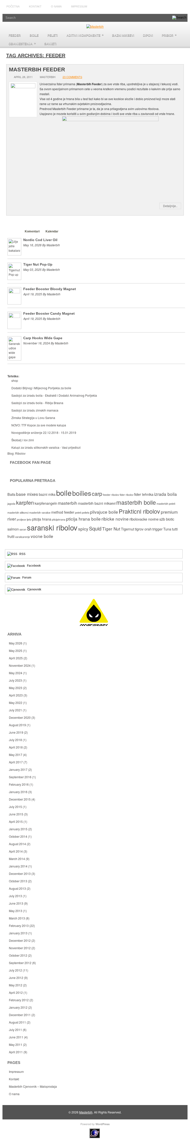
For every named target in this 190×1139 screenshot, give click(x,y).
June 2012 (16, 977)
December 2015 (20, 799)
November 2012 (20, 948)
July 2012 (15, 970)
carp (97, 493)
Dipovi (148, 35)
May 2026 (15, 643)
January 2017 (18, 769)
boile (63, 492)
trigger (157, 529)
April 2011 (16, 1052)
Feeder (15, 35)
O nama (56, 6)
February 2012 (19, 1000)
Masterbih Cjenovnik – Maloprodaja (33, 1086)
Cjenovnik (34, 589)
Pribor (169, 35)
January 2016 (18, 792)
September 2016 (20, 777)
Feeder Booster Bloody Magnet (49, 289)
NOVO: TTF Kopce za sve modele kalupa (38, 425)
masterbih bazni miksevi (97, 503)
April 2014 (16, 851)
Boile (34, 35)
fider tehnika (143, 494)
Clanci (14, 231)
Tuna (167, 529)
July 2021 (15, 710)
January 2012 (18, 1007)
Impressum (79, 6)
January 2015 (18, 829)
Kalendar (52, 231)
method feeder (62, 512)
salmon (13, 529)
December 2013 (20, 873)
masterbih (67, 503)
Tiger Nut (111, 529)
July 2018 (15, 740)
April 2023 (16, 695)
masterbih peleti (166, 503)
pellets (85, 512)
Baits (11, 494)
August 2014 (17, 844)
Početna (13, 6)
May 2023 (15, 688)
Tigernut (127, 529)
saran (23, 529)
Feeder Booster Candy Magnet (49, 313)
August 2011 (17, 1022)
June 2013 (16, 903)
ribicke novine (115, 519)
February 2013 (19, 925)
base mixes (27, 494)
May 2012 (15, 985)
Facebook (34, 565)
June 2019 (16, 732)
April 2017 (16, 762)
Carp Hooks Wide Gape (42, 338)
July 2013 (15, 896)
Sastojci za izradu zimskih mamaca (34, 410)
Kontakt (35, 6)
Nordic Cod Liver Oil (40, 240)
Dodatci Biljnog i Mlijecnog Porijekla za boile (41, 388)
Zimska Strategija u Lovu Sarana (33, 418)
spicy (83, 529)
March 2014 (17, 859)
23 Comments (72, 77)
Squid (95, 528)
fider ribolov (126, 495)
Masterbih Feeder (37, 69)
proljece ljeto (24, 519)
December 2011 (20, 1015)
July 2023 (15, 680)
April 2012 (16, 992)
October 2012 (18, 955)
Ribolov (20, 453)
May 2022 (15, 702)
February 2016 (19, 784)
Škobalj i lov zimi (22, 440)
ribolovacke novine (144, 519)
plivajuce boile (104, 512)
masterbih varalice (39, 512)
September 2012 (20, 963)
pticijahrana (58, 519)
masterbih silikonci (17, 512)
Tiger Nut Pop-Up (37, 264)
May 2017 (15, 754)
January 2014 (18, 866)
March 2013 (17, 918)
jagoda (11, 503)
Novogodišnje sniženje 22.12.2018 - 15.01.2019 (43, 432)
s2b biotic (166, 519)
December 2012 (20, 940)
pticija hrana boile (83, 519)
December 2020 (20, 717)
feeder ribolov (111, 495)
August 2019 (17, 725)
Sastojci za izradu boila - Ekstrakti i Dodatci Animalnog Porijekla (54, 395)
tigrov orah (143, 529)
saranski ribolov (52, 527)
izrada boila (165, 494)
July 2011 (15, 1030)
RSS (22, 554)
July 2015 (15, 807)
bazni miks (47, 494)
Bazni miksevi (123, 35)
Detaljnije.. (170, 206)
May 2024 (15, 673)
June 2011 (16, 1037)
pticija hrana (41, 519)
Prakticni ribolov (139, 511)
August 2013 (17, 888)
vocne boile (42, 536)
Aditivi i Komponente (85, 35)
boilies (81, 493)
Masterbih (86, 1112)
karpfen (25, 502)
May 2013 (15, 911)
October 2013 (18, 881)
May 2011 (15, 1044)
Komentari (32, 231)
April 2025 (16, 658)
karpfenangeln (46, 503)
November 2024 (20, 665)
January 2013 (18, 933)
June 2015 (16, 814)
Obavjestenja (22, 43)
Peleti (53, 35)
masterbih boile (136, 502)
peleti (78, 512)
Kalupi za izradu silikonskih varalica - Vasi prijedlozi (46, 447)
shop (14, 380)
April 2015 (16, 821)
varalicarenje (22, 537)
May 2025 (15, 650)
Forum (26, 577)
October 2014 (18, 836)
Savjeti (50, 44)
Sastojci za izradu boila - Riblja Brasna (37, 403)
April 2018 (16, 747)
